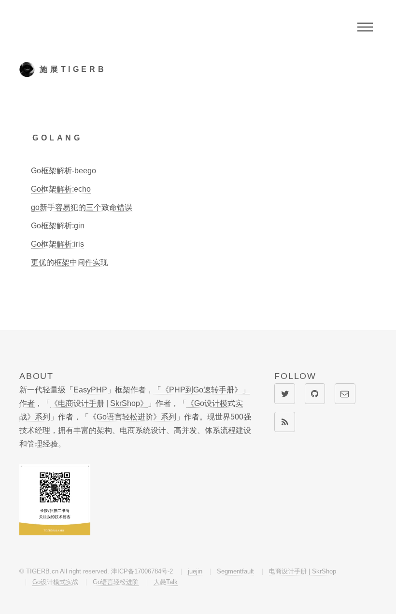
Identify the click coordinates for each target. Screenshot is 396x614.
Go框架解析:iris (57, 244)
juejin (195, 571)
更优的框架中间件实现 (69, 262)
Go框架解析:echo (61, 189)
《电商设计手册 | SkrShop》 (99, 403)
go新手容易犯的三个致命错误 (81, 207)
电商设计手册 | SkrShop (302, 571)
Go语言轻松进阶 (116, 582)
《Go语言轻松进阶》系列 (132, 417)
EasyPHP (90, 390)
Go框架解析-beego (63, 171)
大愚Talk (166, 582)
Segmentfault (235, 571)
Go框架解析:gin (58, 226)
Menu (365, 27)
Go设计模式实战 (55, 582)
